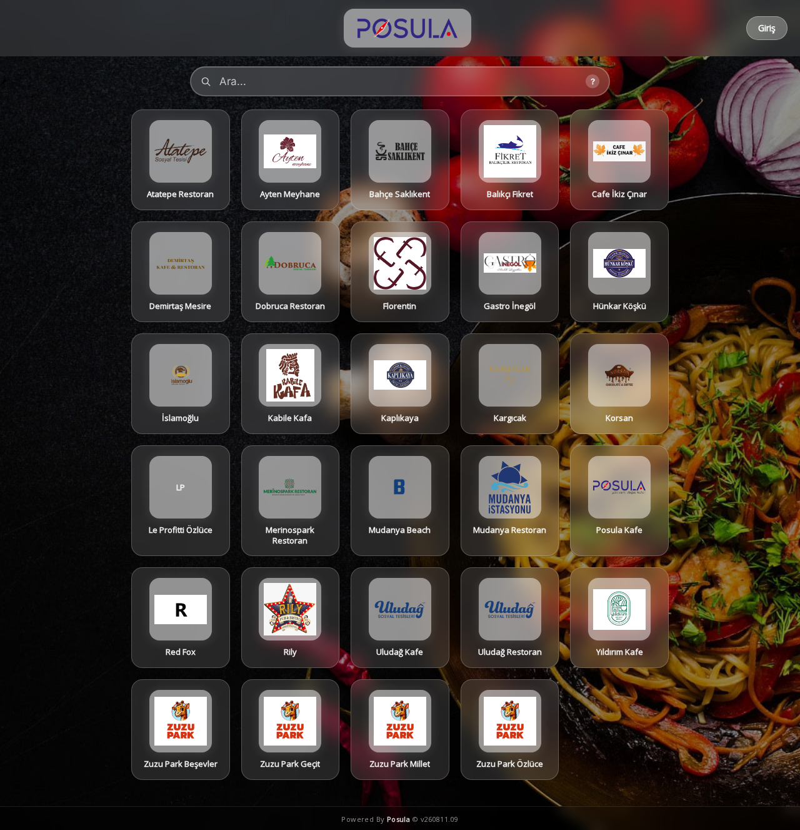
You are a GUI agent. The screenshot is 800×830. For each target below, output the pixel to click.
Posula (398, 819)
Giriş (767, 28)
